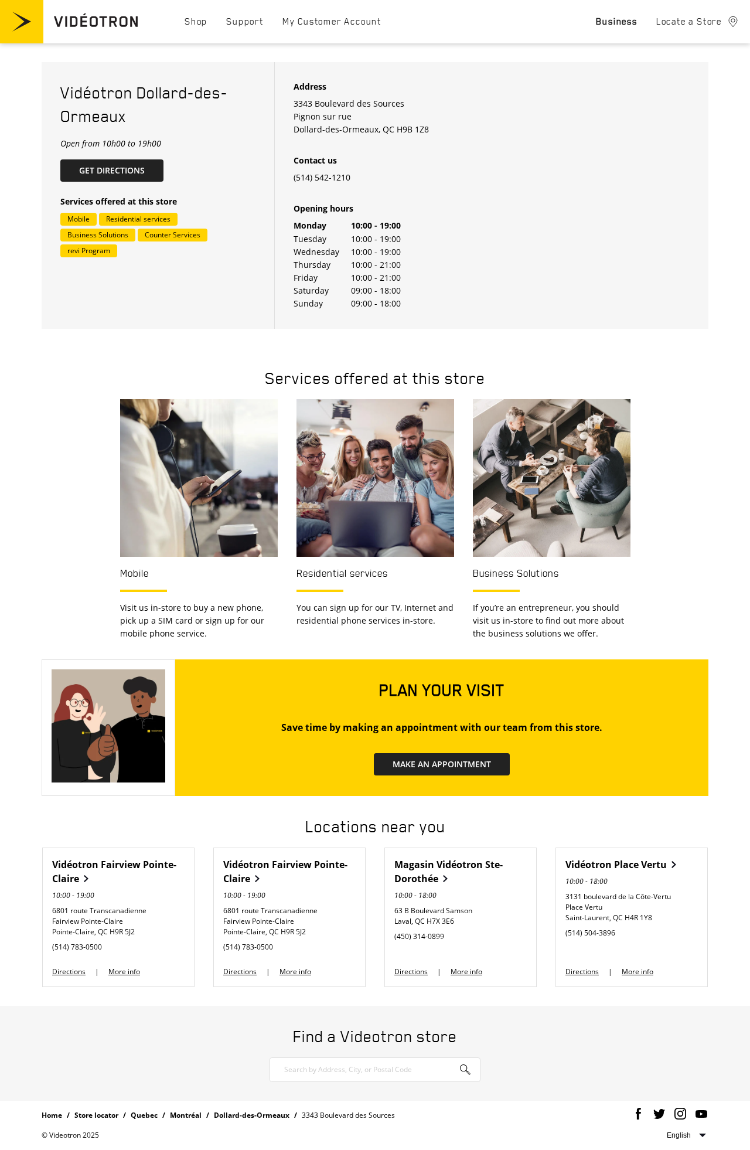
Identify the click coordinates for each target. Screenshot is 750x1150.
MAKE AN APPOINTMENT (442, 764)
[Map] (607, 195)
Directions (69, 972)
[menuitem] (196, 21)
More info (124, 972)
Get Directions (121, 170)
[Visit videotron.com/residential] (69, 40)
